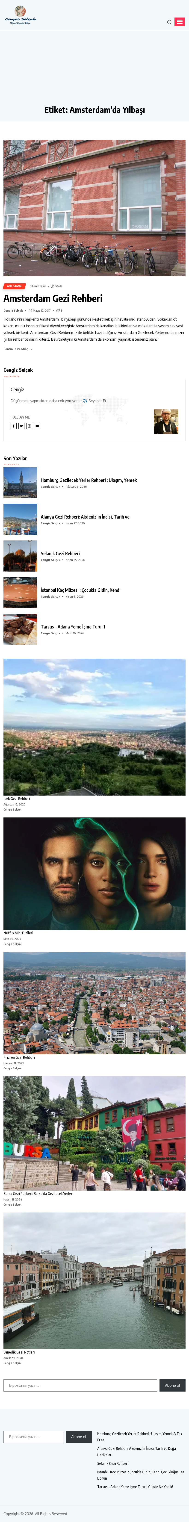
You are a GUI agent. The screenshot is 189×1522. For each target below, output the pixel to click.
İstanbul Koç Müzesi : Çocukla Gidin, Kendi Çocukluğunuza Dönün (140, 1475)
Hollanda (14, 286)
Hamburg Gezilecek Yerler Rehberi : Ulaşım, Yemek (89, 480)
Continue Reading (16, 349)
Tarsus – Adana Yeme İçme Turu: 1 (73, 626)
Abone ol (172, 1385)
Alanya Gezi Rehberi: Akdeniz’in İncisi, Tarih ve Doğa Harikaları (136, 1451)
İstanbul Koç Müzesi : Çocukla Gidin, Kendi (81, 590)
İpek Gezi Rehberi (16, 798)
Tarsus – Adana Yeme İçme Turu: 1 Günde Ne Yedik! (135, 1486)
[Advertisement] (94, 70)
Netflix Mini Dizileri (18, 933)
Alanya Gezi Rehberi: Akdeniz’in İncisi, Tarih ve (85, 516)
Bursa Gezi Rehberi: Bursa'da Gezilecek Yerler (37, 1193)
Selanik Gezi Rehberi (60, 553)
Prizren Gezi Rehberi (19, 1057)
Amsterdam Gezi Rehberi (53, 298)
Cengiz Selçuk (13, 310)
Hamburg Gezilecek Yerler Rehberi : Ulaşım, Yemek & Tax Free (139, 1436)
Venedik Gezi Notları (19, 1352)
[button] (179, 22)
